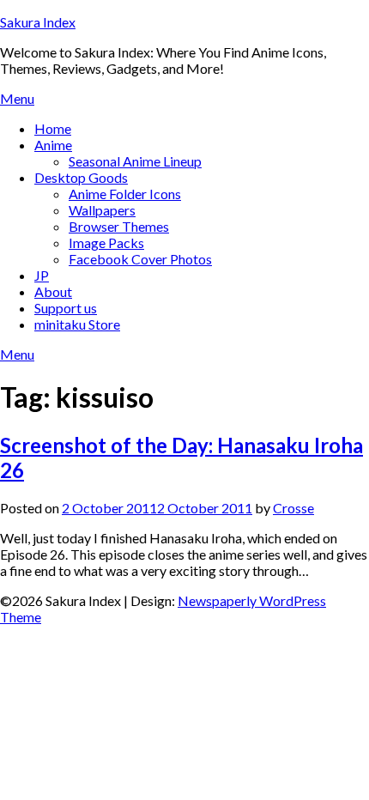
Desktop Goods (81, 177)
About (53, 291)
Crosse (293, 508)
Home (52, 128)
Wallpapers (102, 210)
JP (41, 275)
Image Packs (106, 242)
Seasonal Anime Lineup (135, 161)
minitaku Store (77, 324)
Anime (53, 144)
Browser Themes (119, 226)
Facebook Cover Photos (140, 259)
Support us (65, 308)
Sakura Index (38, 22)
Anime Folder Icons (125, 193)
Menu (17, 98)
